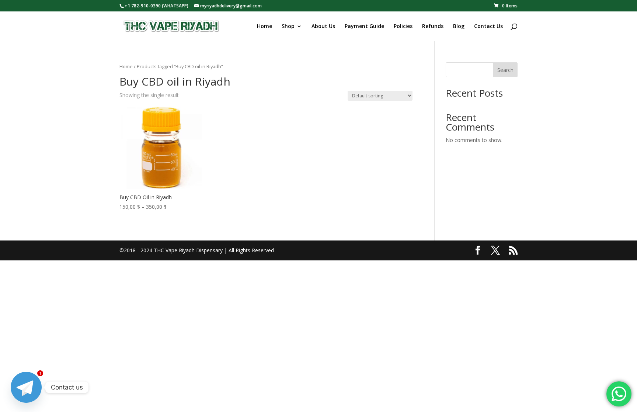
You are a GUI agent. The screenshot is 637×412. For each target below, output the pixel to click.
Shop (288, 27)
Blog (458, 27)
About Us (323, 27)
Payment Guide (364, 27)
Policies (403, 27)
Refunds (432, 27)
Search (505, 69)
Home (264, 27)
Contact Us (488, 27)
